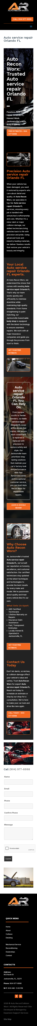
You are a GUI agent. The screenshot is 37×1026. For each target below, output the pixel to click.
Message (8, 825)
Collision (9, 934)
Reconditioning (11, 948)
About (8, 930)
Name (7, 777)
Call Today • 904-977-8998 (16, 714)
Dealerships (10, 952)
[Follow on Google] (20, 996)
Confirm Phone (11, 813)
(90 (11, 769)
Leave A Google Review (18, 506)
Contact (9, 955)
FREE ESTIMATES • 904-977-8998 (18, 132)
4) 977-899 (21, 769)
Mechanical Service (13, 944)
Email (6, 789)
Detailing (9, 938)
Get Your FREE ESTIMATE (14, 351)
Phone (7, 801)
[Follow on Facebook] (16, 996)
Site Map (7, 1019)
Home (8, 927)
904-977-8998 (15, 983)
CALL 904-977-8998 (22, 19)
